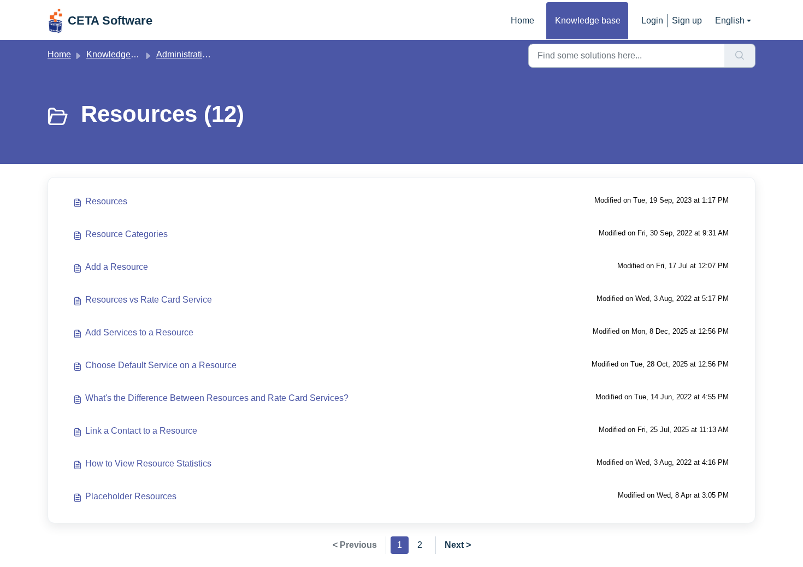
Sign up (687, 20)
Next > (458, 545)
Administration (184, 54)
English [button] (730, 20)
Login (652, 20)
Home (522, 20)
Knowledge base (588, 20)
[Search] (739, 56)
